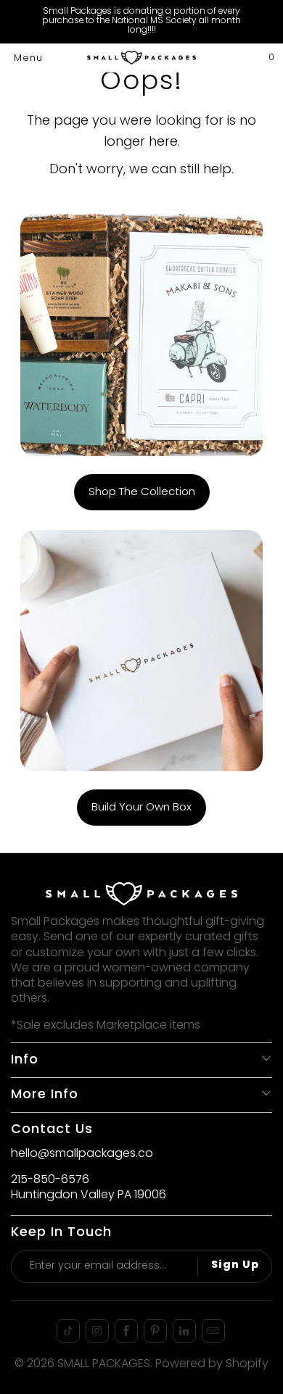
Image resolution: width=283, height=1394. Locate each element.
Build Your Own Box (141, 807)
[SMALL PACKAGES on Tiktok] (68, 1331)
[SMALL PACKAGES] (142, 57)
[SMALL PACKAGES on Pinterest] (155, 1331)
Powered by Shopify (211, 1364)
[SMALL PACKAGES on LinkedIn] (184, 1331)
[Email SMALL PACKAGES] (213, 1331)
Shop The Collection (142, 492)
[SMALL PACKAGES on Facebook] (126, 1331)
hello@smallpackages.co (82, 1154)
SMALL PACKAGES (103, 1364)
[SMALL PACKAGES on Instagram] (97, 1331)
